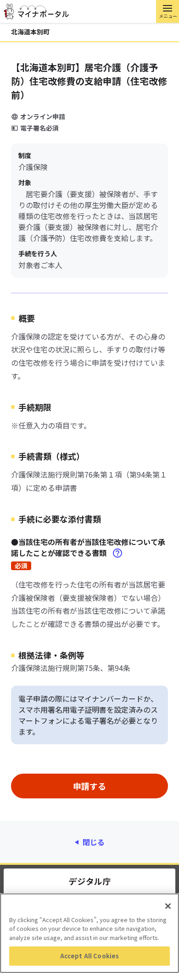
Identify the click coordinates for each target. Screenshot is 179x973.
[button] (167, 11)
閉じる (94, 841)
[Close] (168, 906)
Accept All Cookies (89, 955)
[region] (89, 933)
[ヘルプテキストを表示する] (117, 553)
